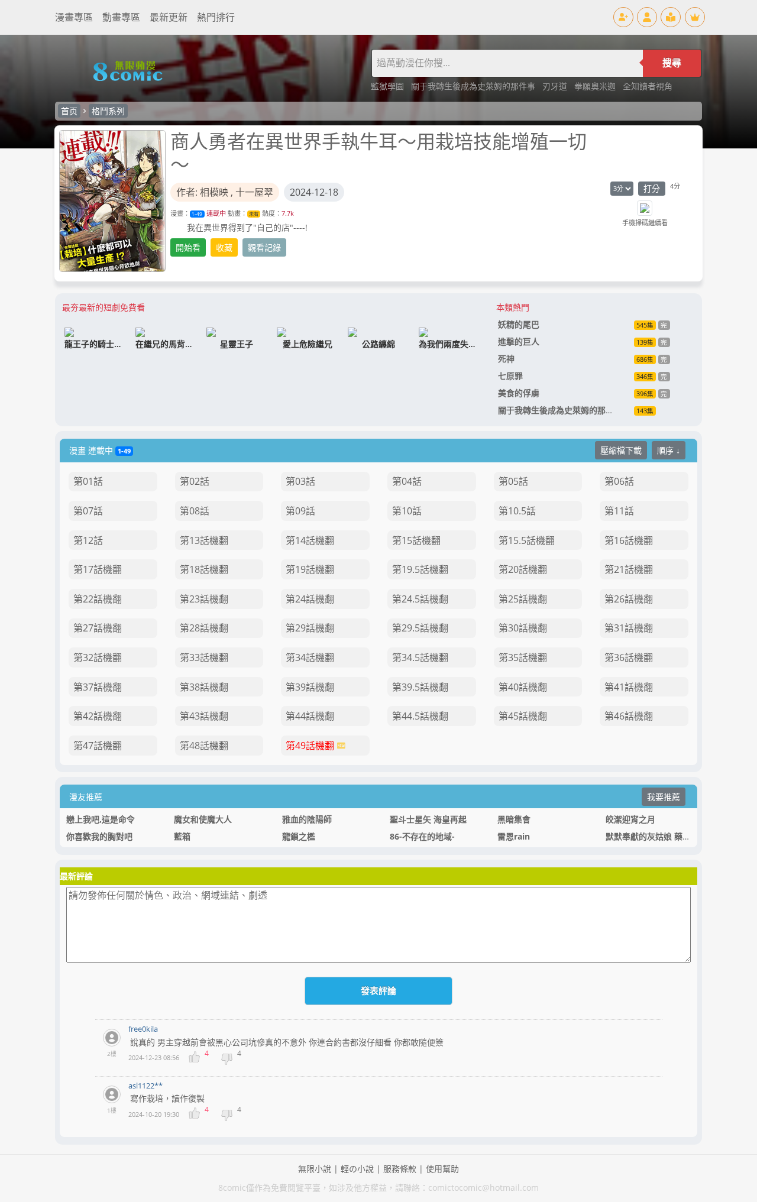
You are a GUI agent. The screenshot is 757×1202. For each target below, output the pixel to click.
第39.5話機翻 (420, 687)
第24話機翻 (310, 598)
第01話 (88, 481)
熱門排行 (216, 17)
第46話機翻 (628, 716)
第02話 (194, 481)
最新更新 (168, 17)
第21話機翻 (628, 569)
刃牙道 (556, 86)
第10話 (407, 510)
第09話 (300, 510)
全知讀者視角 (647, 86)
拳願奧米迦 (596, 86)
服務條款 (399, 1168)
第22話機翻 (97, 598)
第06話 (619, 481)
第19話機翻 (310, 569)
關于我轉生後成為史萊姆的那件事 (474, 86)
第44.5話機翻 (420, 716)
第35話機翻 (523, 657)
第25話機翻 (523, 598)
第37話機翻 (97, 687)
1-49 (197, 213)
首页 (69, 110)
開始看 (188, 247)
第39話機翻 (310, 687)
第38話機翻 (204, 687)
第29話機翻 (310, 627)
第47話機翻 (97, 745)
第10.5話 (517, 510)
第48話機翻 (204, 745)
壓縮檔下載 (621, 450)
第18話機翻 (204, 569)
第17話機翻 (97, 569)
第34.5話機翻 (420, 657)
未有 (253, 213)
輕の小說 (357, 1168)
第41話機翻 (628, 687)
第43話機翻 (204, 716)
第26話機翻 (628, 598)
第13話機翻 (204, 540)
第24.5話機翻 (420, 598)
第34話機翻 (310, 657)
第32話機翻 (97, 657)
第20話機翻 (523, 569)
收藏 (224, 247)
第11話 (619, 510)
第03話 (300, 481)
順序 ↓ (668, 450)
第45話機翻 (523, 716)
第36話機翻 (628, 657)
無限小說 (314, 1168)
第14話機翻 (310, 540)
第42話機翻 (97, 716)
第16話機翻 (628, 540)
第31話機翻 (628, 627)
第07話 (88, 510)
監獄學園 (388, 86)
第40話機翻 (523, 687)
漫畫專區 (74, 17)
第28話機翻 (204, 627)
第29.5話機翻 (420, 627)
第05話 (513, 481)
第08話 (194, 510)
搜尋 (671, 63)
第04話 (407, 481)
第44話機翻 (310, 716)
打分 (651, 188)
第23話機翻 (204, 598)
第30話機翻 (523, 627)
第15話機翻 (416, 540)
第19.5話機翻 (420, 569)
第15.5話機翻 (527, 540)
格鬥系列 (108, 110)
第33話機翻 (204, 657)
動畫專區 (121, 17)
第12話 (88, 540)
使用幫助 (442, 1168)
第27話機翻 (97, 627)
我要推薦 (663, 796)
